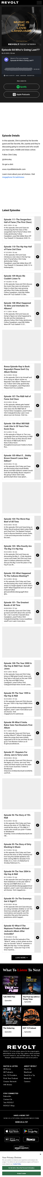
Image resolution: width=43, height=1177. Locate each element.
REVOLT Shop (9, 1110)
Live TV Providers (10, 1080)
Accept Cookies (21, 1173)
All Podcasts (8, 1077)
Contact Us (7, 1104)
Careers (27, 1086)
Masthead (28, 1077)
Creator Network (9, 1086)
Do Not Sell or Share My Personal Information (21, 1168)
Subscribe (7, 1101)
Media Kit (27, 1083)
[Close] (40, 1154)
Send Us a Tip (29, 1080)
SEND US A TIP (21, 1127)
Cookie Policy (17, 1164)
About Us (27, 1074)
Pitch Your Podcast (10, 1083)
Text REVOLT (8, 1107)
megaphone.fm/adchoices (13, 177)
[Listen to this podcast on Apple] (21, 94)
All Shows (7, 1074)
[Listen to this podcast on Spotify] (21, 87)
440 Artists (7, 1089)
